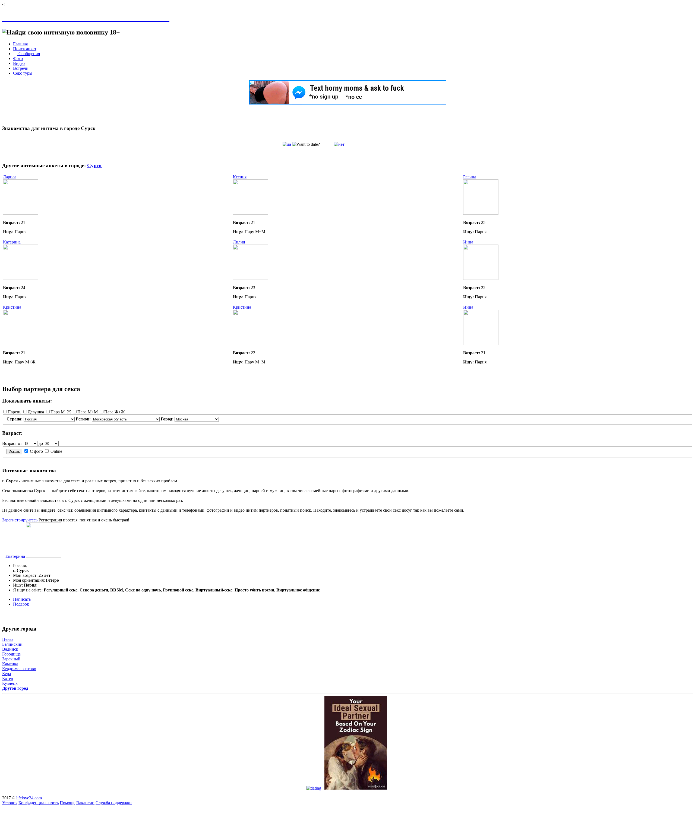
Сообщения (28, 53)
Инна (468, 242)
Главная (20, 44)
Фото (18, 58)
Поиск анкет (24, 48)
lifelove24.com (29, 798)
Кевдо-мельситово (19, 668)
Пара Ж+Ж (114, 412)
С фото (36, 451)
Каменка (10, 663)
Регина (469, 177)
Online (56, 451)
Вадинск (10, 649)
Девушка (36, 412)
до (41, 443)
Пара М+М (87, 412)
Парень (14, 412)
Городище (11, 654)
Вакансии (85, 802)
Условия (9, 802)
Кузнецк (10, 683)
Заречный (11, 659)
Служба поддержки (114, 802)
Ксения (240, 177)
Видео (19, 63)
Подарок (21, 604)
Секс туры (22, 73)
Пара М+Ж (60, 412)
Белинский (12, 644)
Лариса (9, 177)
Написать (22, 599)
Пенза (7, 639)
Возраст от (12, 443)
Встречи (21, 68)
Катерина (12, 242)
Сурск (94, 165)
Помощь (67, 802)
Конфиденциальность (38, 802)
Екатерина (15, 556)
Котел (7, 678)
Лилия (239, 242)
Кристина (12, 307)
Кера (6, 673)
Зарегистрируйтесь (19, 520)
